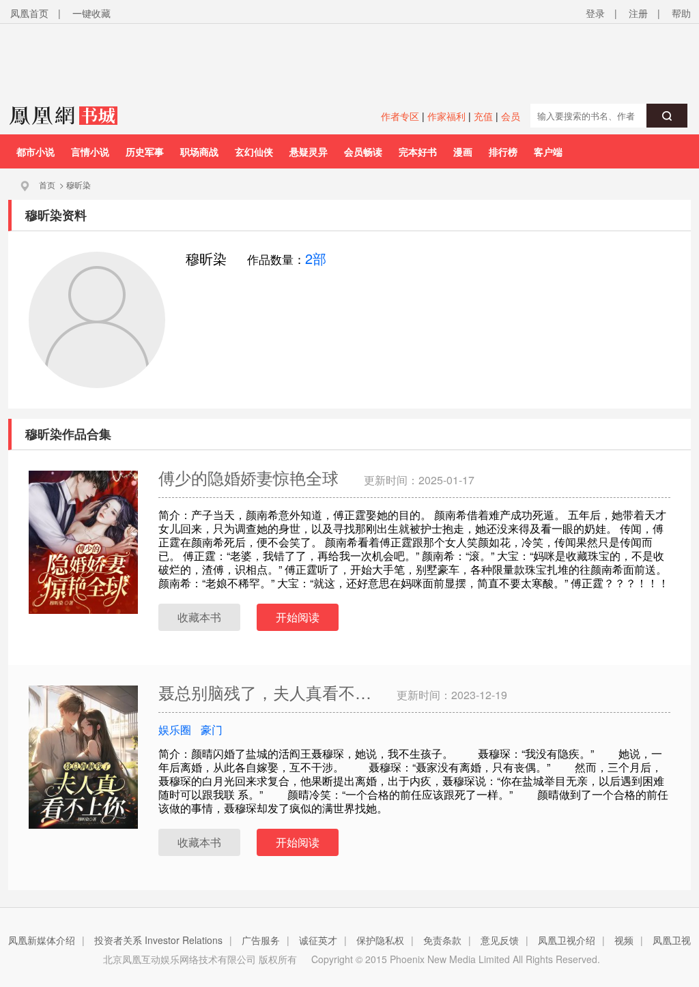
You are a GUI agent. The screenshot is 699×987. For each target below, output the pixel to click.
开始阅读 (297, 617)
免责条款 (442, 940)
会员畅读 (363, 151)
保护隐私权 (380, 940)
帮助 (681, 13)
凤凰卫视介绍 (566, 940)
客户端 (548, 151)
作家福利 (446, 116)
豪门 (212, 729)
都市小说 (35, 151)
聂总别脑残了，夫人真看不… (267, 692)
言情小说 (90, 151)
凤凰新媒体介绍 (41, 940)
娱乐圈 (174, 729)
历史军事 (145, 151)
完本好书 (418, 151)
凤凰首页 (29, 13)
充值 (483, 116)
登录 (595, 13)
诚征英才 (318, 940)
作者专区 (400, 116)
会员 (510, 116)
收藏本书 (199, 617)
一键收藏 (91, 13)
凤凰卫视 (672, 940)
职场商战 (199, 151)
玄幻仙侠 (254, 151)
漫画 (462, 151)
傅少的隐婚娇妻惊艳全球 (250, 477)
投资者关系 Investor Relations (158, 940)
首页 (47, 184)
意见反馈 (500, 940)
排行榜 (503, 151)
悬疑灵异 (308, 151)
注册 (638, 13)
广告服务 (261, 940)
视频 (623, 940)
